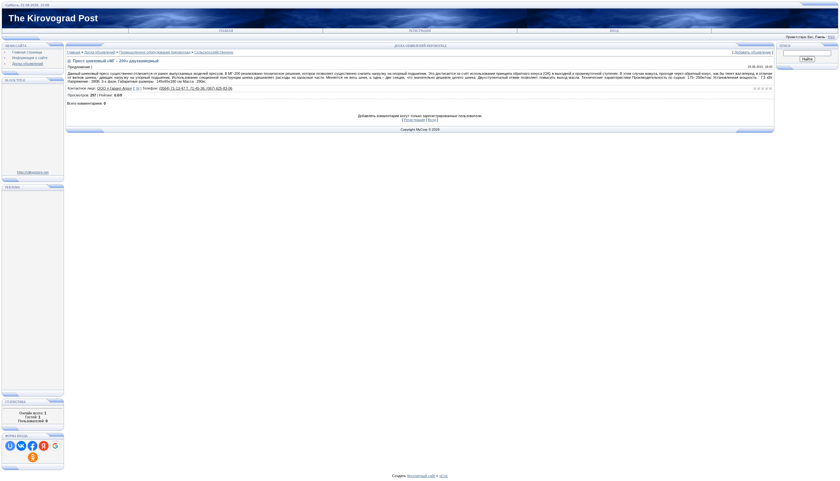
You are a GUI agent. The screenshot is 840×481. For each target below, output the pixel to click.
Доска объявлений (99, 52)
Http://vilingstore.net (33, 172)
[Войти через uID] (10, 446)
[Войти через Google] (55, 446)
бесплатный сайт (421, 476)
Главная (226, 30)
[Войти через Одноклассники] (33, 457)
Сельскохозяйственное (213, 52)
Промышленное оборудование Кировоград (154, 52)
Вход (614, 30)
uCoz (443, 476)
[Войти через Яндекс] (44, 446)
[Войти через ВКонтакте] (21, 446)
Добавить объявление (752, 52)
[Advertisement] (33, 290)
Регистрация (420, 30)
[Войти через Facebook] (32, 446)
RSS (831, 37)
